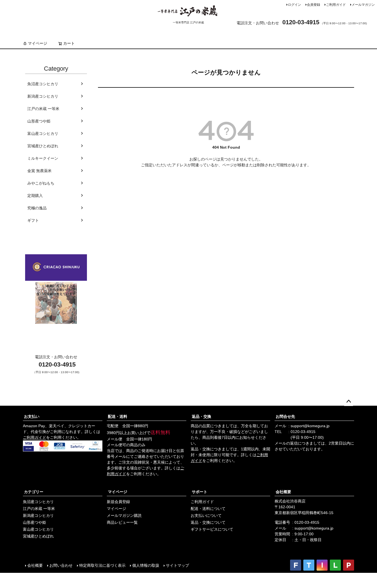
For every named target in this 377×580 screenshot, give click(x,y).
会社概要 (283, 492)
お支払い (31, 416)
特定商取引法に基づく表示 (102, 565)
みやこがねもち (40, 183)
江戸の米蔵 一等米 (43, 108)
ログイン (294, 5)
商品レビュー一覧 (122, 522)
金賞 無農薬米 (39, 171)
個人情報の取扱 (145, 565)
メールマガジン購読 (124, 515)
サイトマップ (177, 565)
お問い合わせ (61, 565)
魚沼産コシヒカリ (42, 84)
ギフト (33, 220)
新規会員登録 (118, 501)
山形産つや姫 (39, 121)
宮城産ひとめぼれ (42, 146)
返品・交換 (201, 416)
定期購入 (35, 195)
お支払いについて (206, 515)
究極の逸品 (37, 208)
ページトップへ (348, 401)
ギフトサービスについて (212, 529)
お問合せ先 (285, 416)
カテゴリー (33, 492)
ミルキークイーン (42, 158)
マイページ (37, 43)
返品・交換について (208, 522)
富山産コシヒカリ (42, 133)
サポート (199, 492)
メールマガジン (363, 5)
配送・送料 (117, 416)
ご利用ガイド (336, 5)
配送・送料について (208, 508)
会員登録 (313, 5)
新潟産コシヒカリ (42, 96)
